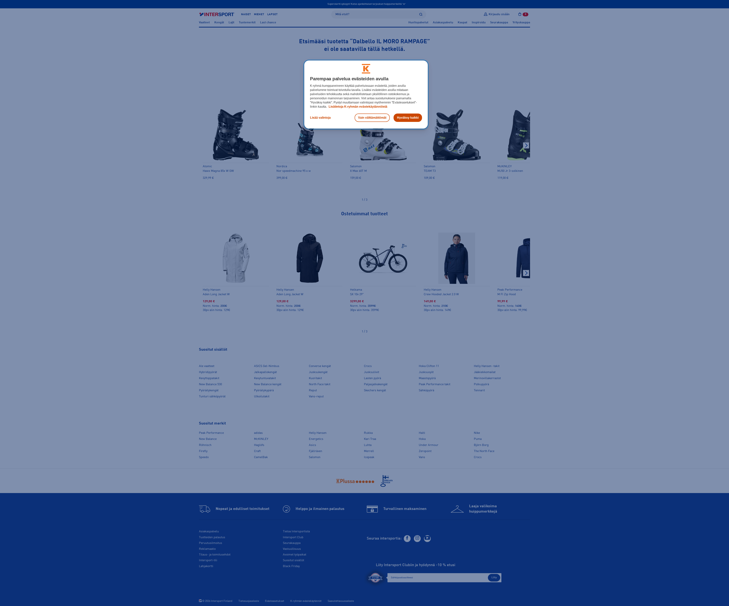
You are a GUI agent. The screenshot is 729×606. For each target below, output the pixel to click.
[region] (366, 95)
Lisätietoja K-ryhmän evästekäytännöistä (357, 106)
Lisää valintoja (320, 117)
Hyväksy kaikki (408, 117)
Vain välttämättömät (372, 117)
